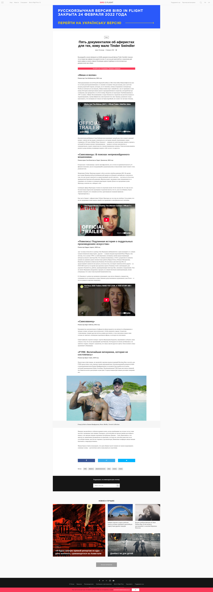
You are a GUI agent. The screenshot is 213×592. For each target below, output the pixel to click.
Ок (135, 589)
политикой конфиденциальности (121, 589)
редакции (122, 587)
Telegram (111, 68)
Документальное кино (100, 468)
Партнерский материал (188, 2)
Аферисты (91, 468)
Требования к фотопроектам (104, 584)
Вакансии (79, 584)
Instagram (117, 68)
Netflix (85, 468)
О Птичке (71, 584)
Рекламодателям (89, 584)
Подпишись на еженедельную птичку (106, 479)
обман (109, 468)
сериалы (114, 468)
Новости (16, 2)
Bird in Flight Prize (119, 584)
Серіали (120, 468)
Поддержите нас (175, 2)
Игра (11, 2)
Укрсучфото (129, 584)
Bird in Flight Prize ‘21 (35, 2)
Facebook (105, 68)
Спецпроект (24, 2)
